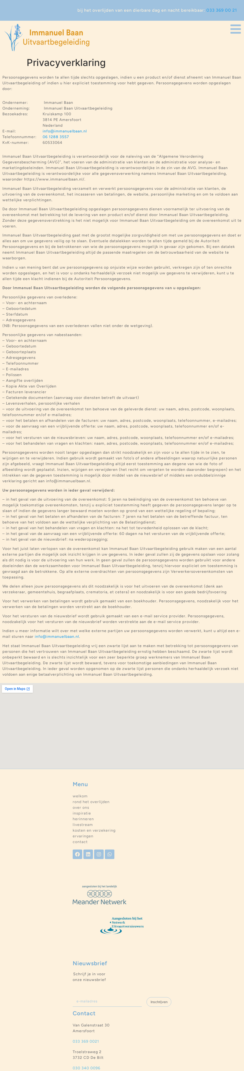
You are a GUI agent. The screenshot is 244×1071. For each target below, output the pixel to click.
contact (80, 842)
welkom (80, 796)
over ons (81, 807)
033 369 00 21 (221, 10)
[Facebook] (77, 854)
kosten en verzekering (94, 830)
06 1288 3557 (56, 137)
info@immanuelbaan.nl (65, 131)
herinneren (83, 819)
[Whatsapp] (109, 854)
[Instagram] (99, 854)
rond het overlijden (91, 801)
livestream (83, 824)
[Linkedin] (88, 854)
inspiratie (82, 813)
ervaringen (83, 836)
